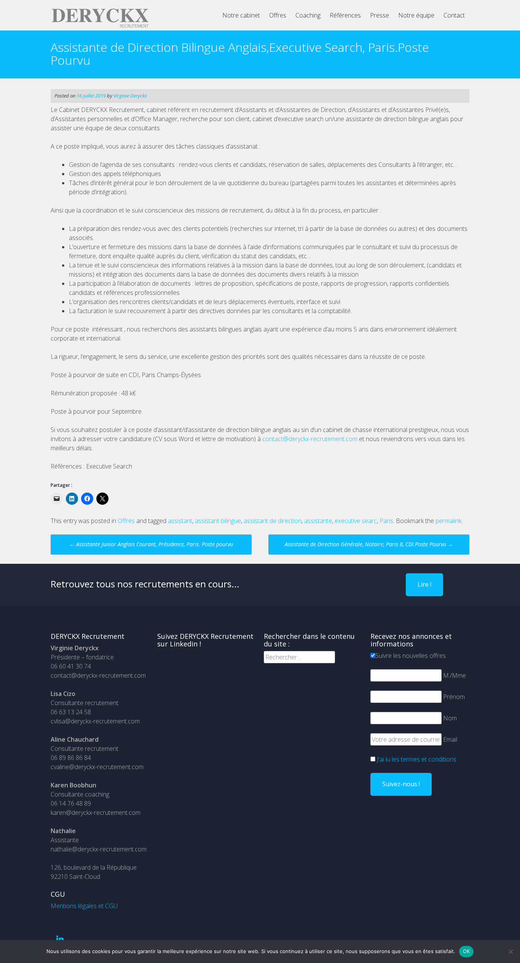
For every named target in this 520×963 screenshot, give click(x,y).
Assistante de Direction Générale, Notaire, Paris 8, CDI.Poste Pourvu (369, 544)
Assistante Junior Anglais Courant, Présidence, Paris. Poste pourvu (151, 544)
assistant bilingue (218, 521)
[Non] (510, 951)
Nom (450, 718)
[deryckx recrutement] (100, 26)
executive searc (356, 521)
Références (345, 15)
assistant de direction (272, 521)
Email (450, 739)
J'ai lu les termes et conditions (416, 759)
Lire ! (424, 584)
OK (466, 951)
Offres (277, 15)
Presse (379, 15)
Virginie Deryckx (130, 95)
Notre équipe (416, 15)
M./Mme (454, 675)
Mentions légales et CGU (84, 906)
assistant (180, 521)
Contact (454, 15)
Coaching (308, 15)
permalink (448, 521)
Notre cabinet (241, 15)
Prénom (454, 697)
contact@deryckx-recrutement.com (309, 439)
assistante (318, 521)
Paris (386, 521)
